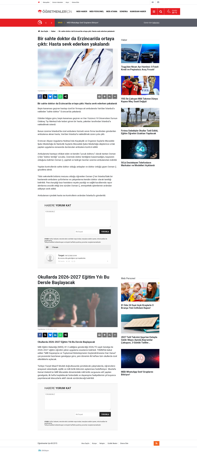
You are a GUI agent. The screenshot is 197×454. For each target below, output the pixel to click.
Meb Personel (96, 11)
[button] (104, 96)
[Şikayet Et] (108, 261)
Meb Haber (81, 11)
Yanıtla (62, 261)
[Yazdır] (99, 96)
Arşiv (67, 2)
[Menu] (154, 11)
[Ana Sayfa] (39, 2)
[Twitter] (45, 96)
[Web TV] (152, 2)
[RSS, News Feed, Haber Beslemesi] (156, 443)
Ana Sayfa (44, 31)
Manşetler (46, 2)
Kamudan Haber (138, 11)
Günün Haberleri (57, 2)
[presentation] (46, 22)
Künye (94, 443)
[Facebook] (40, 96)
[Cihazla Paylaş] (65, 96)
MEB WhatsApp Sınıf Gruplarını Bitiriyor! (82, 23)
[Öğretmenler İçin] (55, 11)
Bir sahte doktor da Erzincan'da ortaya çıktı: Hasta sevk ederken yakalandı (87, 31)
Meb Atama (111, 11)
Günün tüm (151, 23)
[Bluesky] (50, 96)
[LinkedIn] (55, 96)
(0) (69, 261)
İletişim (102, 443)
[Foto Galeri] (158, 2)
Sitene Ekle (75, 2)
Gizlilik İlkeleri (112, 443)
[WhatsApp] (60, 96)
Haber (53, 31)
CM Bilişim (45, 450)
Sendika (124, 11)
